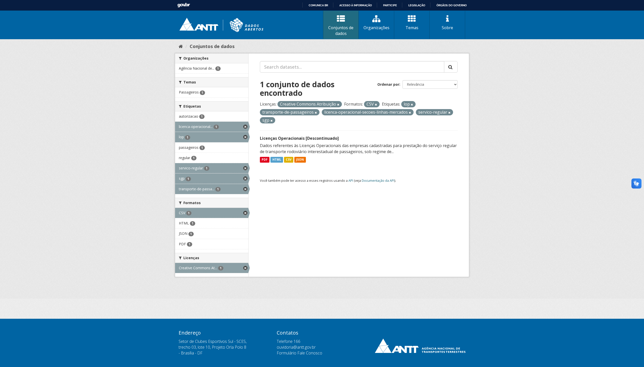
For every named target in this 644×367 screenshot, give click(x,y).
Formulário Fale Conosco (299, 353)
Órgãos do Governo (451, 5)
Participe (390, 5)
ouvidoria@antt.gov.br (296, 347)
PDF (265, 160)
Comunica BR (318, 5)
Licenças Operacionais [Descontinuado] (299, 138)
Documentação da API (378, 180)
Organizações (376, 27)
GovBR (183, 5)
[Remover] (338, 104)
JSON (300, 160)
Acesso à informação (355, 5)
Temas (412, 27)
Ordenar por (388, 84)
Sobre (447, 27)
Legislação (416, 5)
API (350, 180)
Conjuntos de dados (340, 30)
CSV (289, 160)
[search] (451, 67)
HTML (276, 160)
